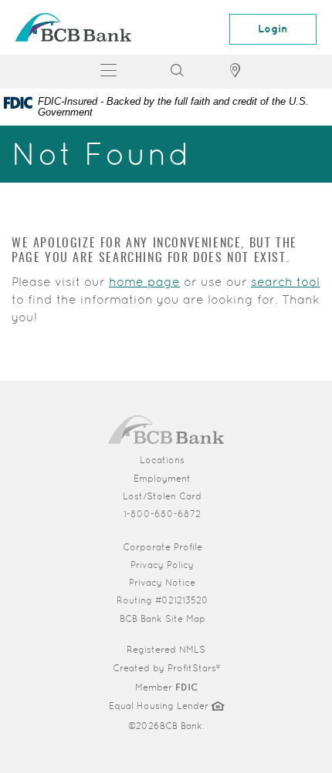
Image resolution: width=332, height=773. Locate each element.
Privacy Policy (162, 565)
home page (144, 281)
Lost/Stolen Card (162, 496)
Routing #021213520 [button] (162, 600)
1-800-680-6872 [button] (162, 514)
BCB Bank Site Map (162, 618)
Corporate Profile (221, 547)
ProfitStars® (194, 668)
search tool (285, 281)
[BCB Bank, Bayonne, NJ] (73, 27)
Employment (162, 478)
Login (273, 28)
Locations (162, 460)
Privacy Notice (162, 582)
